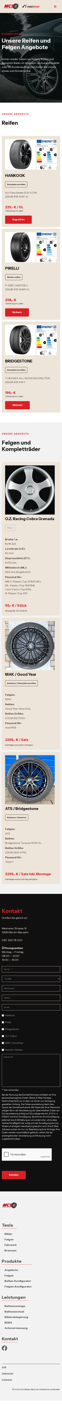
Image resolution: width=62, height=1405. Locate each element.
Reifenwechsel (14, 1311)
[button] (55, 6)
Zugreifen (18, 219)
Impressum (7, 1379)
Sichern (17, 312)
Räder (8, 1234)
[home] (22, 6)
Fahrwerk (10, 1244)
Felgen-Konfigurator (18, 1286)
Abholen (17, 405)
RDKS (8, 1322)
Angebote (11, 1270)
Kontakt (10, 1338)
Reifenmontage (14, 1306)
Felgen (9, 1239)
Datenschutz (7, 1373)
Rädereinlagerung (16, 1317)
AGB (4, 1367)
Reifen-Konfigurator (17, 1281)
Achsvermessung (16, 1328)
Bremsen (10, 1250)
